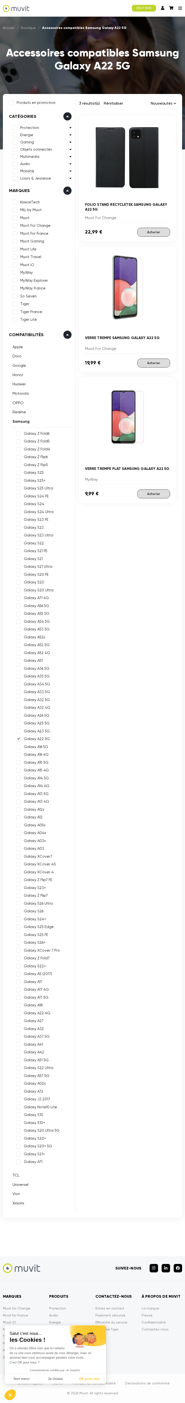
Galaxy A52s (34, 637)
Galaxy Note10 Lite (40, 1107)
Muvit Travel (30, 257)
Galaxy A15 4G (36, 770)
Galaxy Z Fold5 (37, 441)
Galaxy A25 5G (37, 723)
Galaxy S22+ (35, 966)
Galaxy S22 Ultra (38, 1068)
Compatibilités (26, 334)
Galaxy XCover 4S (40, 864)
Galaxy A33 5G (37, 692)
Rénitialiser (113, 103)
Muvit (24, 218)
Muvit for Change (16, 1308)
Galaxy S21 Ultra (38, 566)
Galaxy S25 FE (36, 935)
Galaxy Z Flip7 (36, 895)
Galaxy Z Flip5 (36, 465)
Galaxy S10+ (34, 1123)
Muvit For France (34, 233)
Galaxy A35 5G (37, 676)
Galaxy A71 (33, 1162)
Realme (19, 412)
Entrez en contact (109, 1308)
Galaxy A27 (34, 1021)
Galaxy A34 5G (37, 684)
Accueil (8, 28)
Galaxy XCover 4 (39, 872)
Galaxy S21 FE (35, 551)
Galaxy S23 (34, 527)
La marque (150, 1308)
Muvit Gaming (32, 241)
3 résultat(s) (89, 103)
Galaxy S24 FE (36, 496)
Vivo (16, 1193)
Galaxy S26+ (34, 942)
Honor (18, 375)
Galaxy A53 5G (37, 629)
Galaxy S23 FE (36, 519)
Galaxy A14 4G (36, 786)
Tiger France (31, 312)
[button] (10, 1395)
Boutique (28, 28)
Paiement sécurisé (110, 1315)
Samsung (21, 421)
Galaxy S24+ (35, 919)
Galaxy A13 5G (36, 794)
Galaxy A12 (33, 817)
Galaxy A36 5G (36, 668)
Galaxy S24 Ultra (38, 512)
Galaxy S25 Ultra (38, 488)
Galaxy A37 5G (37, 1036)
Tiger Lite (28, 319)
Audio (25, 164)
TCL (16, 1175)
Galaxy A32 (34, 1029)
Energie (26, 135)
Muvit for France (15, 1315)
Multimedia (29, 156)
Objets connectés (36, 149)
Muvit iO (27, 265)
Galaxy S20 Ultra (38, 590)
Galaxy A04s (35, 833)
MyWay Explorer (34, 280)
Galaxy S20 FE (36, 574)
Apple (18, 347)
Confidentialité (154, 1322)
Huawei (19, 384)
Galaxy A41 (33, 1044)
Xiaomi (18, 1203)
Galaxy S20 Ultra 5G (41, 1130)
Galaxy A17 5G (36, 997)
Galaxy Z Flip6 (36, 457)
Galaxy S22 (34, 543)
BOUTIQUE (144, 8)
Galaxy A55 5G (36, 613)
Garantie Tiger (107, 1329)
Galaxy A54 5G (37, 621)
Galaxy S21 (33, 559)
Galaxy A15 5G (36, 762)
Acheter (153, 232)
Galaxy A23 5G (37, 731)
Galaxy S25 (34, 472)
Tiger (24, 304)
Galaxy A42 (34, 1052)
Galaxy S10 (33, 1115)
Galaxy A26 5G (36, 715)
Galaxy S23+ (35, 888)
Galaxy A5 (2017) (38, 974)
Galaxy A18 (33, 1005)
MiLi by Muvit (31, 210)
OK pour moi (89, 1379)
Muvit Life (28, 249)
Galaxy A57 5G (36, 1076)
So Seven (28, 296)
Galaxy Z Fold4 (37, 449)
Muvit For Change (35, 225)
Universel (20, 1184)
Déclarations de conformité (147, 1383)
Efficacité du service (111, 1322)
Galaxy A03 (34, 848)
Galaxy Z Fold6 (36, 433)
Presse (147, 1315)
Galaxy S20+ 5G (38, 1146)
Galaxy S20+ (35, 1138)
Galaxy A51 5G (36, 1060)
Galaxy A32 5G (37, 700)
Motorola (21, 393)
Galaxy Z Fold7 (37, 958)
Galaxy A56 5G (36, 606)
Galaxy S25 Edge (39, 927)
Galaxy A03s (35, 841)
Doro (17, 356)
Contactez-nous (155, 1329)
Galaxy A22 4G (37, 1013)
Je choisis (55, 1379)
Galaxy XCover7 (38, 856)
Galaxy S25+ (35, 480)
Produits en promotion (36, 102)
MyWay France (33, 288)
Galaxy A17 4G (36, 989)
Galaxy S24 (34, 504)
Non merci (21, 1379)
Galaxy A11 (33, 982)
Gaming (27, 142)
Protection (29, 128)
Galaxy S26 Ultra (38, 903)
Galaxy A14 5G (36, 778)
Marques (19, 190)
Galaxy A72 (33, 1091)
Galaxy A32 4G (37, 707)
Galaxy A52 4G (37, 653)
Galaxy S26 (33, 911)
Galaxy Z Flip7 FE (38, 880)
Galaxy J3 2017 (37, 1099)
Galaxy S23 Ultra (38, 535)
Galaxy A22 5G (37, 739)
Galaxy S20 (34, 582)
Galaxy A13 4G (36, 801)
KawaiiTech (30, 202)
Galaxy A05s (35, 825)
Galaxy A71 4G (36, 598)
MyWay (26, 272)
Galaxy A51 (33, 660)
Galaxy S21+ (34, 1154)
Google (19, 365)
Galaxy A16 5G (36, 747)
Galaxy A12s (34, 809)
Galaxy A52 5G (37, 645)
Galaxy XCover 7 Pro (42, 950)
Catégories (22, 116)
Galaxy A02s (35, 1083)
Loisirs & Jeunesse (35, 178)
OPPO (18, 403)
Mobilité (27, 171)
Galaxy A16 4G (36, 754)
